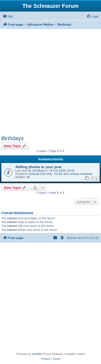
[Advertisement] (50, 82)
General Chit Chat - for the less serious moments (60, 173)
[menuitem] (8, 16)
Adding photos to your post (38, 167)
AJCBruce (39, 170)
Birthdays (12, 138)
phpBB (36, 353)
